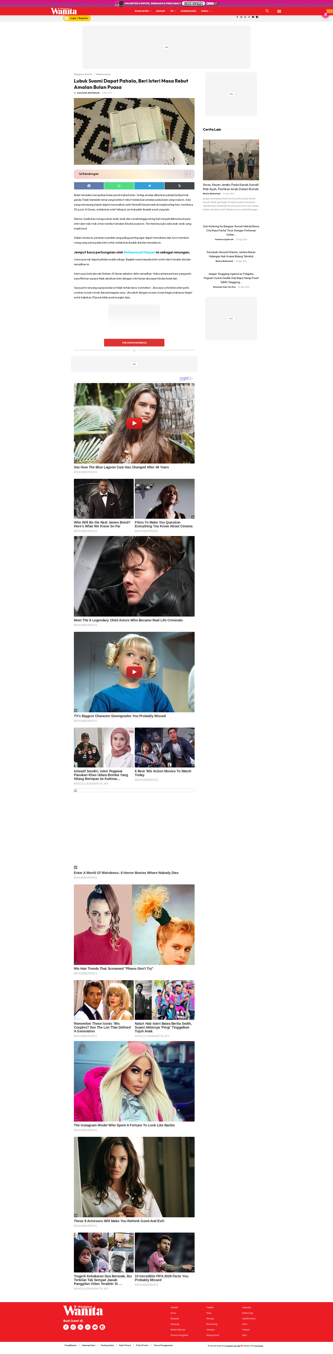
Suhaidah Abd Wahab (88, 92)
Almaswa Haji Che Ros (224, 287)
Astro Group (258, 1346)
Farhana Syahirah (224, 239)
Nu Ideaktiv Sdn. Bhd (232, 1346)
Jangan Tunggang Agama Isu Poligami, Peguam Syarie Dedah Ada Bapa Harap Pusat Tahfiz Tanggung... (231, 278)
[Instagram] (241, 17)
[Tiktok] (249, 17)
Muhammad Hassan (139, 252)
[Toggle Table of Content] (185, 174)
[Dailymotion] (257, 17)
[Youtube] (253, 17)
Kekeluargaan (103, 74)
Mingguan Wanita (83, 74)
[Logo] (64, 11)
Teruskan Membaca (134, 342)
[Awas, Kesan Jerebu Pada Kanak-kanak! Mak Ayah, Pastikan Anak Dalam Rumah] (231, 159)
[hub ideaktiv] (279, 9)
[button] (267, 11)
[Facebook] (237, 17)
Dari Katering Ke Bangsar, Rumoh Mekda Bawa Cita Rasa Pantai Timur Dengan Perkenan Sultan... (231, 230)
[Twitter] (245, 17)
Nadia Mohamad (211, 193)
